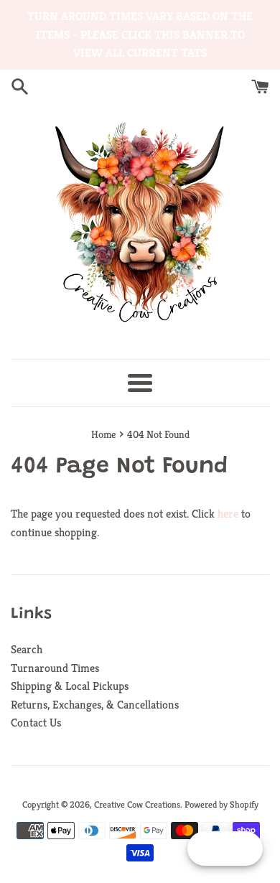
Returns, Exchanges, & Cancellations (95, 704)
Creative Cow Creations (137, 804)
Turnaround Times (55, 668)
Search (26, 649)
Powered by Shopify (221, 804)
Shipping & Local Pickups (70, 685)
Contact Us (36, 722)
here (228, 513)
